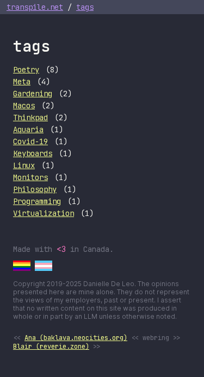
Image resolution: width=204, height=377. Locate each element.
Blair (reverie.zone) (51, 346)
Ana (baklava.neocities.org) (75, 337)
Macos (24, 105)
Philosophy (35, 189)
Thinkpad (30, 117)
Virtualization (43, 213)
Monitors (30, 177)
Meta (21, 81)
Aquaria (28, 129)
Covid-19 (30, 141)
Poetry (26, 70)
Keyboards (32, 153)
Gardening (32, 93)
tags (85, 7)
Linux (24, 165)
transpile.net (35, 7)
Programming (37, 201)
